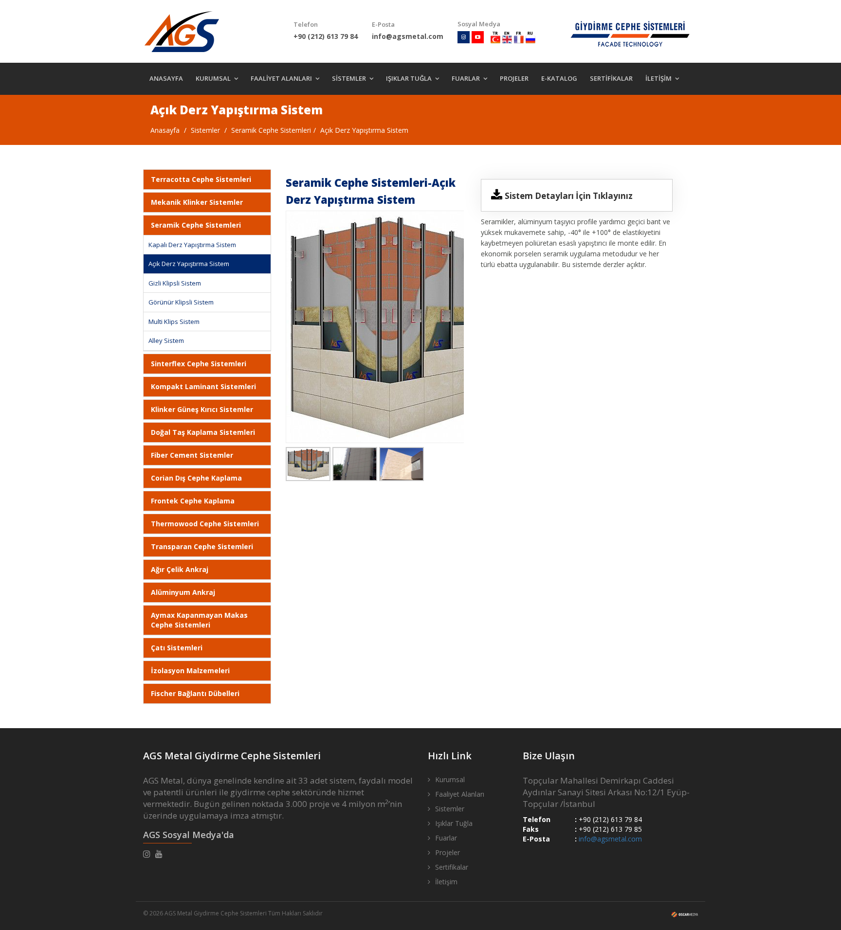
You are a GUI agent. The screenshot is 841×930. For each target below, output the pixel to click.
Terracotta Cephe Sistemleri (201, 179)
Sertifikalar (451, 867)
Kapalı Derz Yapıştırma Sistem (192, 244)
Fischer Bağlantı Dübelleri (195, 693)
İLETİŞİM (658, 78)
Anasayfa (165, 130)
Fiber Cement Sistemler (192, 455)
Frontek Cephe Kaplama (193, 500)
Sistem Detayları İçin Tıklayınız (569, 195)
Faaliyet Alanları (459, 794)
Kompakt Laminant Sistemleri (203, 386)
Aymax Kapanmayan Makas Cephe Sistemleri (199, 619)
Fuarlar (446, 837)
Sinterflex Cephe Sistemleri (198, 363)
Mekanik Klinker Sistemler (197, 202)
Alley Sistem (166, 340)
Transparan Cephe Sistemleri (202, 546)
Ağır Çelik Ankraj (179, 569)
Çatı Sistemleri (176, 647)
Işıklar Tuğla (454, 823)
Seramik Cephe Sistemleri (271, 130)
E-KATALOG (559, 78)
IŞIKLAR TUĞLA (409, 78)
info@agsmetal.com (610, 838)
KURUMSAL (213, 78)
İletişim (446, 881)
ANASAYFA (166, 78)
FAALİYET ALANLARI (281, 78)
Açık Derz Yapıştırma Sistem (364, 130)
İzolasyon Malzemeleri (190, 670)
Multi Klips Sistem (174, 321)
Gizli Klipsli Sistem (174, 283)
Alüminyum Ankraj (183, 592)
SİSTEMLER (349, 78)
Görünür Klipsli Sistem (181, 302)
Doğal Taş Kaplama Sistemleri (203, 432)
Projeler (447, 852)
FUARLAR (466, 78)
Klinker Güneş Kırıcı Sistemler (202, 409)
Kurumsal (450, 779)
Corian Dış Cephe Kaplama (196, 478)
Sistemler (205, 130)
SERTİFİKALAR (611, 78)
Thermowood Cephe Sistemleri (205, 523)
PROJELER (514, 78)
